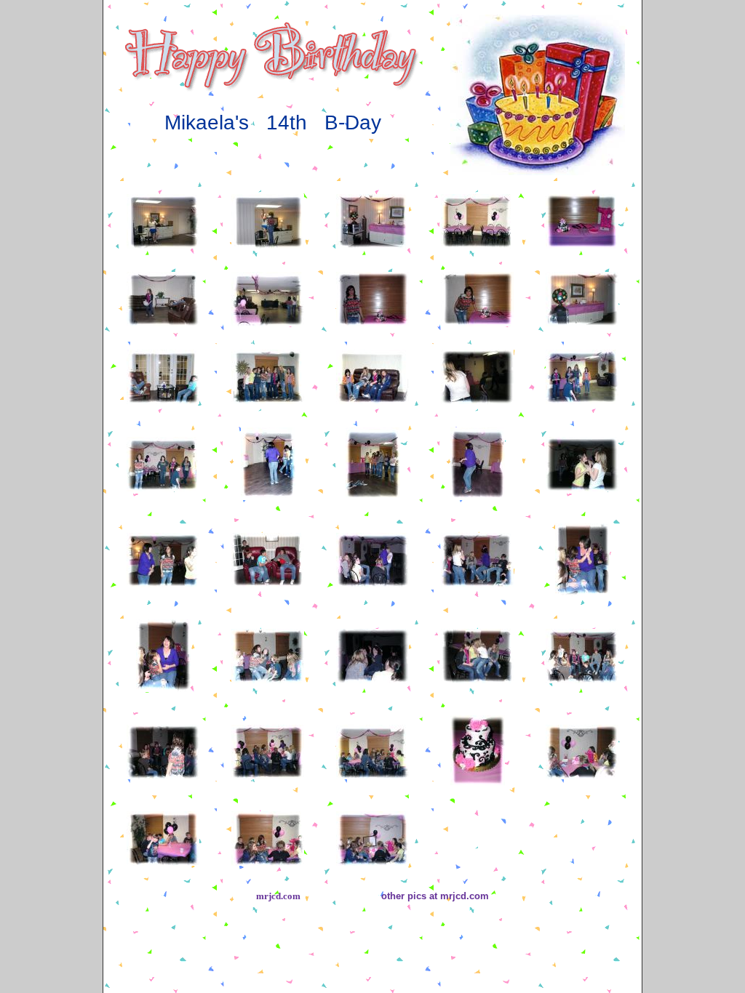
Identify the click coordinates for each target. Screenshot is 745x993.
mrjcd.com (278, 896)
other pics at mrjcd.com (435, 896)
